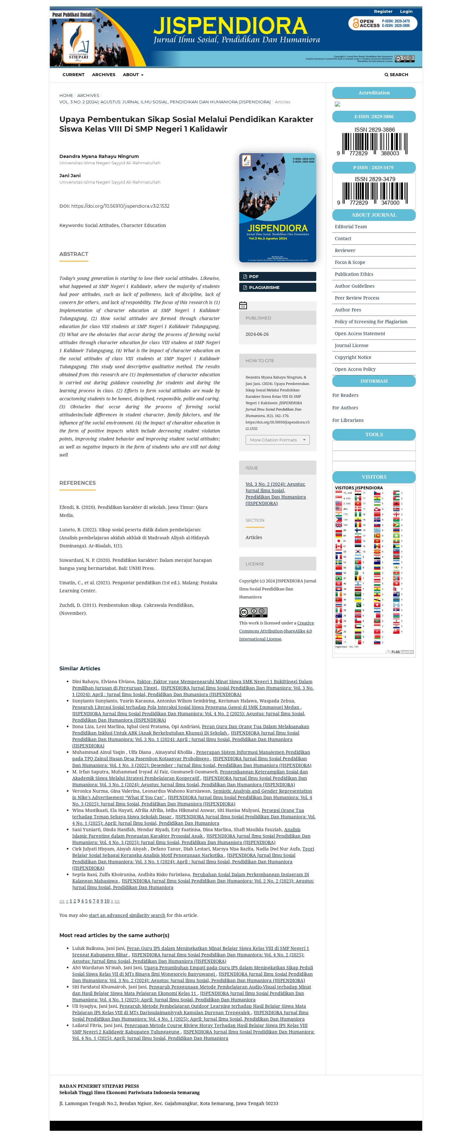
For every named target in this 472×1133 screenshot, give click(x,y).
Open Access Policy (355, 369)
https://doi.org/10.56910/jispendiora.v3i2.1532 (120, 206)
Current (73, 74)
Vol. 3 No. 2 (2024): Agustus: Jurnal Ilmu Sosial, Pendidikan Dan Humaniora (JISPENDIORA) (165, 101)
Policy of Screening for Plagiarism (371, 321)
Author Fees (348, 310)
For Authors (345, 408)
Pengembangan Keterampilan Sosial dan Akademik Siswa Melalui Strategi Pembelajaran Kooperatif (190, 775)
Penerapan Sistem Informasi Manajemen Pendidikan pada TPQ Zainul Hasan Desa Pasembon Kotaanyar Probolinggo (191, 755)
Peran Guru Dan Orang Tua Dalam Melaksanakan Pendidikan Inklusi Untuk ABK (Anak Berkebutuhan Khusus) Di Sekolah (190, 729)
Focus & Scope (350, 262)
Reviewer (345, 250)
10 (106, 901)
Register (383, 11)
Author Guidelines (354, 286)
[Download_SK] (337, 105)
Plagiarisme (264, 287)
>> (117, 901)
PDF (253, 276)
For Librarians (347, 420)
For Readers (345, 395)
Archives (103, 74)
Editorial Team (351, 226)
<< (62, 901)
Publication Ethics (354, 274)
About (131, 74)
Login (406, 11)
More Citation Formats (273, 439)
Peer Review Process (357, 298)
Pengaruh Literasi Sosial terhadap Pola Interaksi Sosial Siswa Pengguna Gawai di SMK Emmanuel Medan (186, 707)
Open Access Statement (360, 333)
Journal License (352, 345)
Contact (343, 238)
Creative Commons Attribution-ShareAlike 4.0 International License (276, 631)
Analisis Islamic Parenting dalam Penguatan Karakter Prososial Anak (186, 832)
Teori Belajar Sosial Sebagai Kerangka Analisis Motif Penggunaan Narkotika (193, 852)
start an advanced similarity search (127, 915)
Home (66, 95)
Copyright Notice (353, 357)
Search (398, 74)
